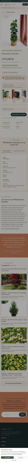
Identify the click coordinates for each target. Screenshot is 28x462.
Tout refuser (20, 457)
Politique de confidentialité (16, 454)
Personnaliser (14, 460)
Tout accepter (7, 457)
